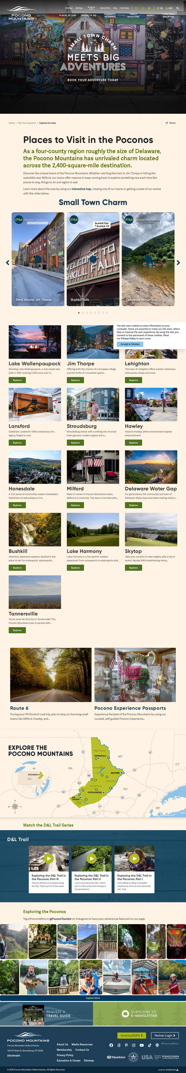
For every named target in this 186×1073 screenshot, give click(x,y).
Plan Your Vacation (168, 15)
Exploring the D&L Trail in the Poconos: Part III (49, 877)
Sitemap (89, 1060)
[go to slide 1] (79, 313)
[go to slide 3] (87, 313)
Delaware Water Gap (151, 488)
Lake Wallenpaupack (35, 363)
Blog (115, 8)
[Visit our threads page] (119, 1045)
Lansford (19, 426)
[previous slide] (8, 262)
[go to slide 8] (107, 313)
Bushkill (18, 551)
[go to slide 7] (103, 313)
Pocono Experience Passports (130, 708)
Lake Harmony (84, 551)
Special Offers (105, 8)
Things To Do (88, 15)
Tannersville (23, 613)
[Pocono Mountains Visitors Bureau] (21, 13)
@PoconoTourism (60, 919)
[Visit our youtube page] (142, 1045)
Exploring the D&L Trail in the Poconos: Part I (134, 877)
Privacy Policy (65, 1055)
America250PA (130, 1035)
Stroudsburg (82, 426)
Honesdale (22, 488)
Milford (75, 488)
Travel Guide (124, 8)
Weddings (69, 8)
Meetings (79, 8)
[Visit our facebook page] (111, 1045)
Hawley (134, 426)
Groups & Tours (91, 8)
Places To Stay (67, 15)
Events (151, 15)
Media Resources (82, 1044)
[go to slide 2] (83, 313)
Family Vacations (133, 15)
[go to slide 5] (95, 313)
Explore (17, 380)
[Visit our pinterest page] (126, 1045)
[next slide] (179, 262)
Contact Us (82, 1049)
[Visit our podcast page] (157, 1045)
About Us (62, 1044)
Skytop (133, 551)
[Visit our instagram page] (133, 1045)
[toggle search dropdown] (177, 8)
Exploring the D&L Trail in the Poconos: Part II (92, 877)
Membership (64, 1049)
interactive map (81, 189)
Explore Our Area (47, 123)
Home (12, 123)
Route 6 (19, 708)
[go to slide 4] (91, 313)
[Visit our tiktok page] (149, 1045)
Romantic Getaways (110, 15)
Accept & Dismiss (130, 344)
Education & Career (69, 1060)
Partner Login (163, 1035)
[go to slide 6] (99, 313)
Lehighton (137, 363)
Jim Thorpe (80, 363)
